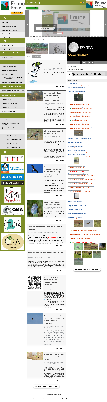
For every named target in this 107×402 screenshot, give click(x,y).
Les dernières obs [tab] (72, 66)
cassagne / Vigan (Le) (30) (74, 190)
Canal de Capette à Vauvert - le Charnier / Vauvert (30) (81, 186)
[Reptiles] (82, 74)
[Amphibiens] (87, 74)
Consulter (32, 7)
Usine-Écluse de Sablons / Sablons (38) (77, 237)
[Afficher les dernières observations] (75, 69)
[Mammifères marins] (78, 74)
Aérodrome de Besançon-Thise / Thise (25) (78, 170)
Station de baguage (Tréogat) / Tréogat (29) (78, 182)
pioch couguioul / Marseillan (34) (75, 229)
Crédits (59, 394)
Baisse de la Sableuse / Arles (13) (76, 107)
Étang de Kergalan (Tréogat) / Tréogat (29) (78, 174)
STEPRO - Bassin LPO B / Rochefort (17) (77, 154)
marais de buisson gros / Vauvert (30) (77, 205)
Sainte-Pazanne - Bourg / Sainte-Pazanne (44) (79, 241)
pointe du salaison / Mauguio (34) (76, 233)
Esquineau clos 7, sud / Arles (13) (76, 115)
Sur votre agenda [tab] (37, 56)
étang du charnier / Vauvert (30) (75, 201)
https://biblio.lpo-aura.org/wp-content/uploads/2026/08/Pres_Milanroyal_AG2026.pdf (54, 190)
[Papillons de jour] (95, 74)
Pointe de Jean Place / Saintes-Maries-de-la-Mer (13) (80, 127)
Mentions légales (49, 394)
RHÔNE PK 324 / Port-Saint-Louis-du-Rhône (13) (79, 138)
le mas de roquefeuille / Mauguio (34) (77, 213)
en (82, 2)
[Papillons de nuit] (99, 74)
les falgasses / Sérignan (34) (75, 217)
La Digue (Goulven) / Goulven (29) (76, 178)
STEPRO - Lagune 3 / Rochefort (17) (76, 150)
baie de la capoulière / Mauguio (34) (76, 209)
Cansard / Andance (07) (73, 83)
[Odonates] (91, 74)
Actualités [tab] (29, 56)
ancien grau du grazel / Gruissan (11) (77, 103)
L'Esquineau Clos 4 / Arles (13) (75, 123)
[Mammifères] (74, 74)
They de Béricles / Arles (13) (75, 142)
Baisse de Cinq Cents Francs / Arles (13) (78, 111)
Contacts (55, 394)
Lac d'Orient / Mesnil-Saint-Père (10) (76, 91)
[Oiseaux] (69, 74)
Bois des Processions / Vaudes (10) (76, 87)
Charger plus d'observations (87, 269)
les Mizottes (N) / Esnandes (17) (75, 146)
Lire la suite (58, 86)
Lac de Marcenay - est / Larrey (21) (76, 166)
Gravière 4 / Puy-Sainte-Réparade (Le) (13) (78, 119)
